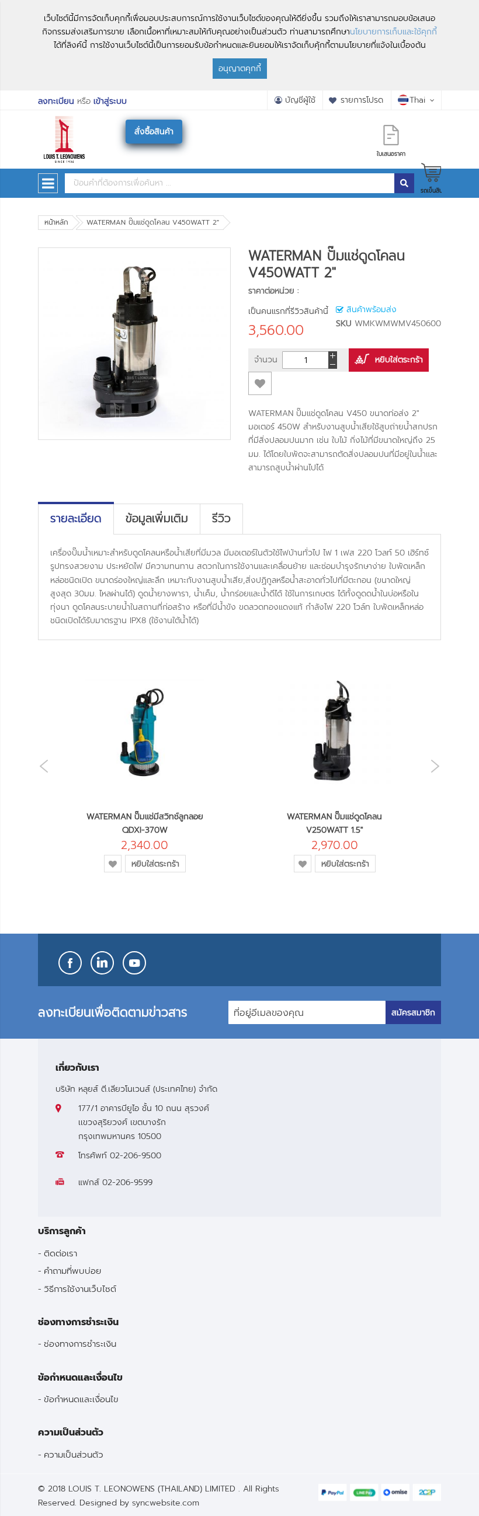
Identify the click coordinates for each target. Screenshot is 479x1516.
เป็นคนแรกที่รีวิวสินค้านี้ (288, 311)
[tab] (76, 519)
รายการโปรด (362, 100)
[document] (239, 45)
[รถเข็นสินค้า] (431, 172)
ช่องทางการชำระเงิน (80, 1343)
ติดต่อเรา (60, 1253)
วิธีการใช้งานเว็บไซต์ (80, 1288)
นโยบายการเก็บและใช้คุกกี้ (393, 32)
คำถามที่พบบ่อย (72, 1270)
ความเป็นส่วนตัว (73, 1454)
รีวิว (221, 519)
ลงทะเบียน (56, 101)
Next (438, 766)
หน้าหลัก (56, 222)
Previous (41, 766)
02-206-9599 (127, 1182)
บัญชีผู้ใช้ (300, 100)
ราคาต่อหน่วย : (273, 291)
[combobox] (229, 183)
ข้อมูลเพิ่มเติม (157, 519)
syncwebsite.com (165, 1503)
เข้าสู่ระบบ (110, 101)
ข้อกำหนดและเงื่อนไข (81, 1399)
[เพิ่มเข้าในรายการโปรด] (260, 383)
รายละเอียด (76, 519)
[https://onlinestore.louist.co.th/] (64, 124)
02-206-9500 (135, 1156)
